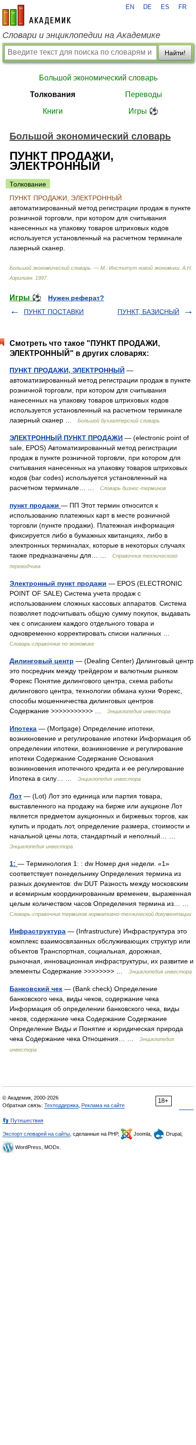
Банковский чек (36, 989)
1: (14, 863)
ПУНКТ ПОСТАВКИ (54, 311)
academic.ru (36, 15)
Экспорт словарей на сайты (36, 1134)
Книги (53, 111)
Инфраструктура (38, 931)
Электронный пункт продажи (58, 583)
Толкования (52, 94)
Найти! (175, 53)
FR (182, 7)
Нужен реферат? (76, 298)
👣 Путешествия (22, 1120)
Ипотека (23, 728)
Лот (16, 796)
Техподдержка (61, 1105)
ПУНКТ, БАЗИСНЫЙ (148, 311)
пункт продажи (35, 505)
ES (165, 7)
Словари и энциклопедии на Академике (81, 35)
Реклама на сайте (103, 1105)
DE (147, 7)
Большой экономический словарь (98, 78)
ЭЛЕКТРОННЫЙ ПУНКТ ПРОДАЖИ (66, 438)
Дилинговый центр (42, 661)
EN (130, 7)
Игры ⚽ (143, 111)
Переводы (143, 94)
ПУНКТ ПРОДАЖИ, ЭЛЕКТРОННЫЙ (67, 370)
